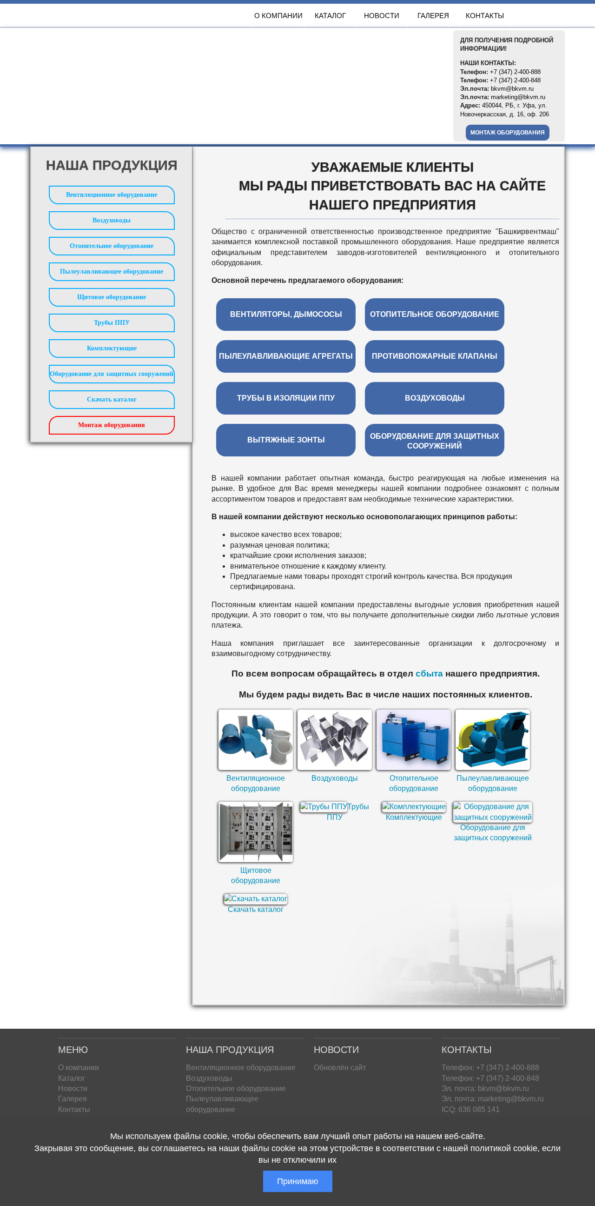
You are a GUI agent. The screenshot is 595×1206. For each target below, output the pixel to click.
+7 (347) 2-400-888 (515, 71)
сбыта (429, 673)
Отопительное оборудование (111, 245)
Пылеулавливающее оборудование (111, 271)
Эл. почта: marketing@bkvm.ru (493, 1099)
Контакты (485, 16)
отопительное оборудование (434, 314)
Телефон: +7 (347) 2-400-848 (490, 1078)
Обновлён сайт (340, 1068)
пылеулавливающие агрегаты (286, 356)
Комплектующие (414, 817)
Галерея (433, 16)
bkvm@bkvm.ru (512, 88)
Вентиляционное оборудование (111, 194)
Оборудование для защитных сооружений (111, 373)
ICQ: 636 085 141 (471, 1109)
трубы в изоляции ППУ (286, 398)
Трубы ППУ (112, 322)
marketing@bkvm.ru (518, 97)
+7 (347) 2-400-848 (515, 80)
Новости (381, 16)
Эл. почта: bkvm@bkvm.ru (485, 1088)
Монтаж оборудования (507, 132)
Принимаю (297, 1181)
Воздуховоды (334, 778)
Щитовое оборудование (111, 297)
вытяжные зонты (286, 440)
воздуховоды (435, 398)
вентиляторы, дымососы (286, 314)
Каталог (330, 16)
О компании (278, 16)
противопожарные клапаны (434, 356)
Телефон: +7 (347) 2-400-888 (490, 1068)
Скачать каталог (256, 909)
